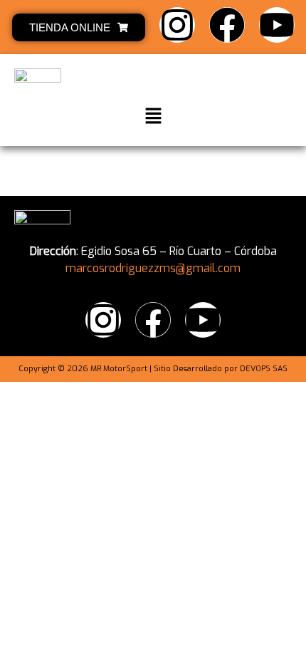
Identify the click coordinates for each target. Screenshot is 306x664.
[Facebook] (227, 25)
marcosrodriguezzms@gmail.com (153, 268)
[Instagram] (177, 25)
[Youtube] (277, 25)
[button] (153, 116)
